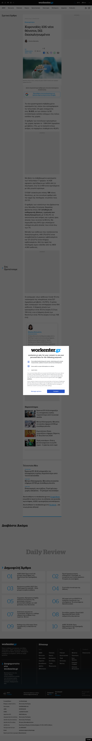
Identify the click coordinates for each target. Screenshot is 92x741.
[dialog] (46, 370)
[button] (46, 370)
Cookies (89, 739)
